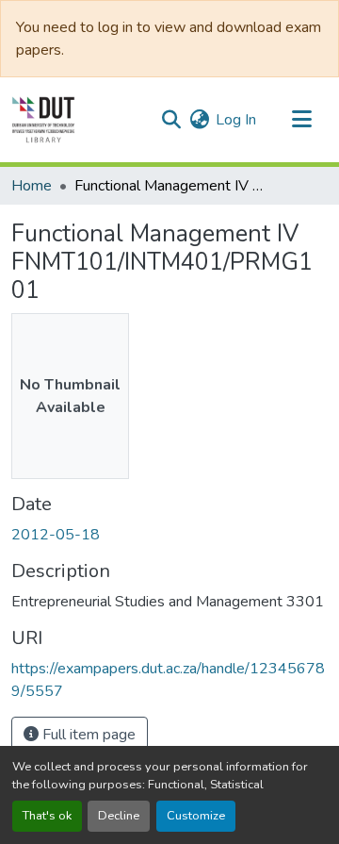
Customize (196, 815)
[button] (43, 119)
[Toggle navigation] (301, 120)
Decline (118, 815)
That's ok (47, 815)
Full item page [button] (87, 734)
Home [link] (31, 185)
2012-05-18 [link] (55, 534)
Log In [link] (236, 119)
